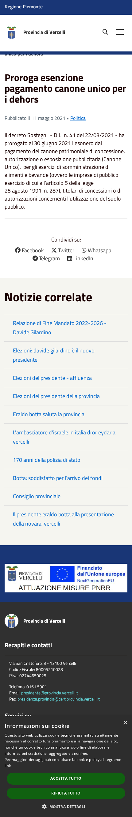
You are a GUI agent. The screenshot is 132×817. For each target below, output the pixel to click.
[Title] (66, 577)
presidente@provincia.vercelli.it (49, 692)
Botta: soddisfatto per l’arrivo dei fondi (58, 478)
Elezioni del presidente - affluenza (52, 378)
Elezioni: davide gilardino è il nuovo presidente (54, 355)
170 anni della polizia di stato (46, 460)
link (8, 765)
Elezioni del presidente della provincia (56, 396)
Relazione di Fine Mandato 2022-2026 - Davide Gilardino (60, 327)
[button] (66, 806)
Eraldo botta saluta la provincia (48, 414)
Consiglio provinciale (36, 496)
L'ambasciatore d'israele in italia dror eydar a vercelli (64, 437)
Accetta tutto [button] (65, 778)
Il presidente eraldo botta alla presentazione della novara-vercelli (63, 519)
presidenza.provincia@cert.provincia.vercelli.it (58, 699)
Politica (78, 118)
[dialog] (66, 766)
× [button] (125, 723)
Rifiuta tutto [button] (65, 793)
